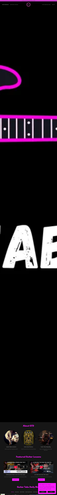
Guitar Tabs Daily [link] (5, 4)
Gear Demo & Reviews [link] (14, 4)
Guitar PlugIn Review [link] (28, 491)
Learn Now (16, 479)
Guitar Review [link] (35, 491)
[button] (53, 4)
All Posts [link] (12, 491)
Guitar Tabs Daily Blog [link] (46, 4)
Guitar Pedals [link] (22, 491)
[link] (28, 4)
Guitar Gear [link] (17, 491)
